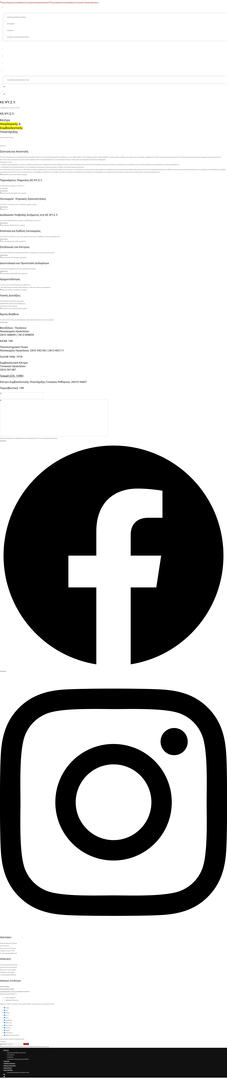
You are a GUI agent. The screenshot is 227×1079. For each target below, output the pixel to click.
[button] (113, 141)
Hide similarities (10, 997)
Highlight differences (12, 1000)
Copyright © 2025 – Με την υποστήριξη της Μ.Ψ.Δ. (15, 991)
